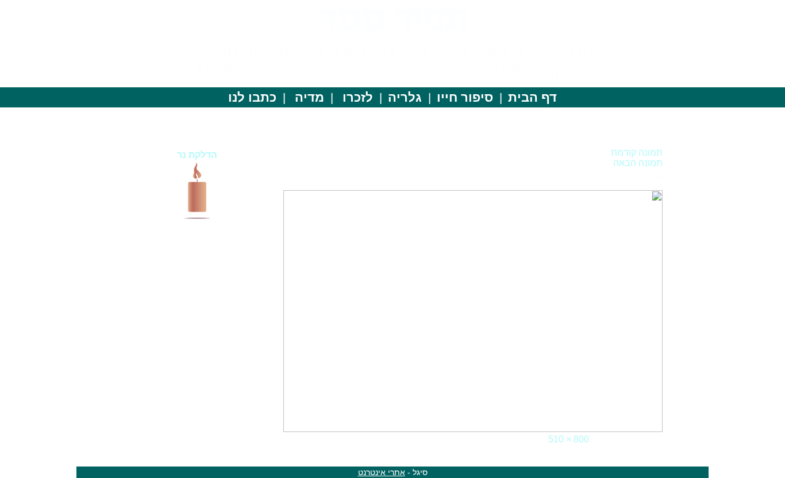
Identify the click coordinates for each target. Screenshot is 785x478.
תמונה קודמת (637, 152)
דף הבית (532, 97)
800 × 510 (568, 439)
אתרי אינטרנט (381, 472)
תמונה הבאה (638, 163)
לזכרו (358, 97)
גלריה (405, 97)
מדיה (309, 97)
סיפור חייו (465, 97)
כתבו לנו (252, 97)
